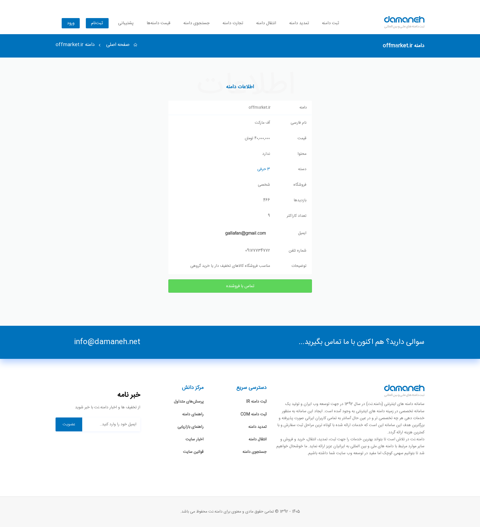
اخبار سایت (195, 439)
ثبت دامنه (330, 23)
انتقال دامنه (266, 23)
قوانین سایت (193, 452)
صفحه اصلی (118, 45)
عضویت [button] (68, 424)
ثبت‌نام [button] (97, 23)
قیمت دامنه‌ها (158, 23)
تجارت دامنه (232, 23)
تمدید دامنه (299, 23)
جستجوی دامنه (196, 23)
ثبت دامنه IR (256, 401)
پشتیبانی (126, 23)
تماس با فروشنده (240, 286)
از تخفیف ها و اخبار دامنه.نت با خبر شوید (107, 407)
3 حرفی (263, 169)
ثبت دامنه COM (254, 414)
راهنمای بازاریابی (191, 427)
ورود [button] (70, 23)
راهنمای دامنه (193, 414)
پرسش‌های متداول (189, 401)
